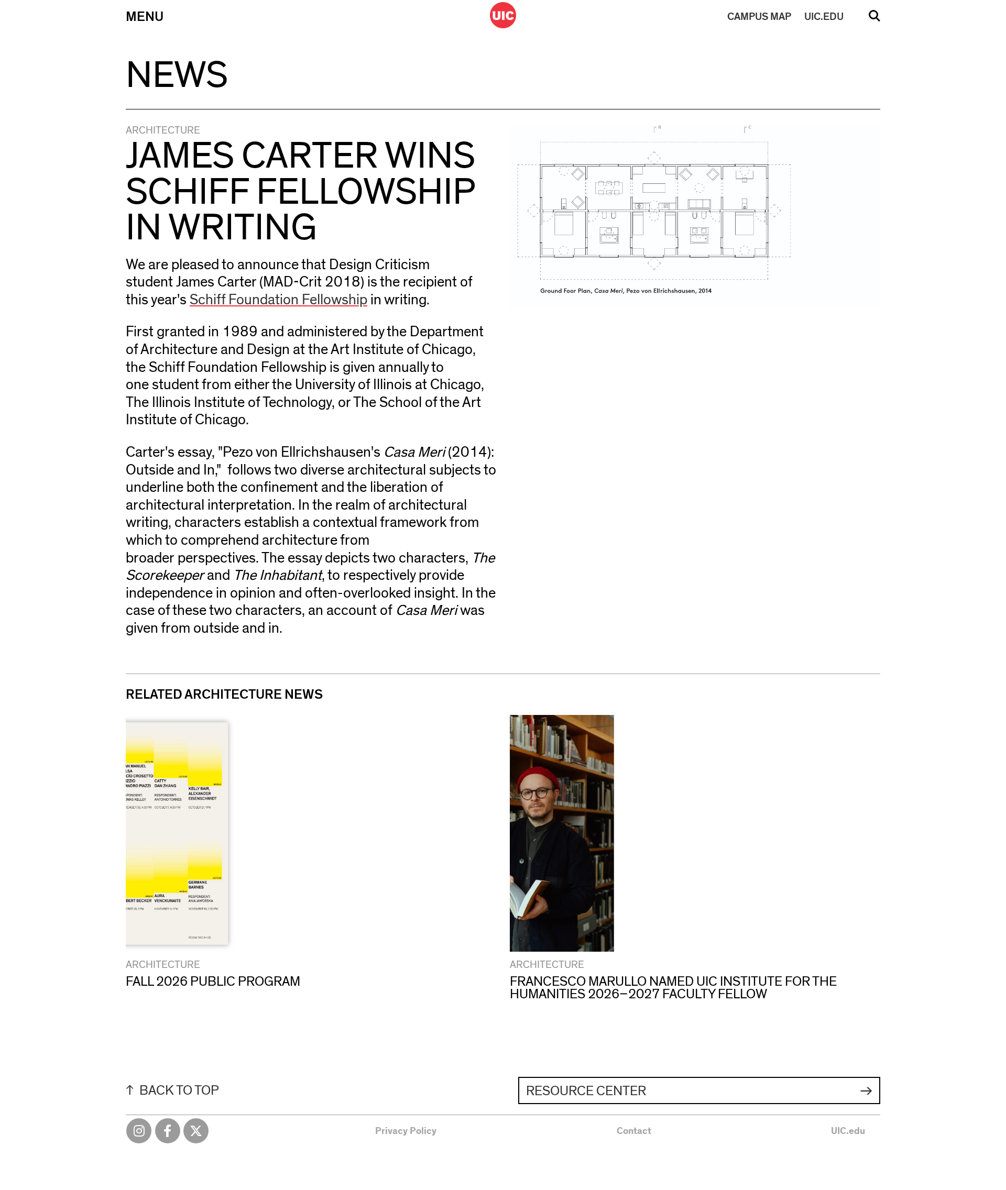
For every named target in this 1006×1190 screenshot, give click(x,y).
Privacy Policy (405, 1131)
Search (874, 19)
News (177, 75)
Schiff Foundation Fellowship (278, 300)
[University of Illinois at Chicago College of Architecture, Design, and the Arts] (503, 15)
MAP (759, 17)
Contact (634, 1131)
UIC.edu (848, 1131)
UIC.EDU (824, 17)
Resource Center (586, 1091)
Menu (144, 17)
